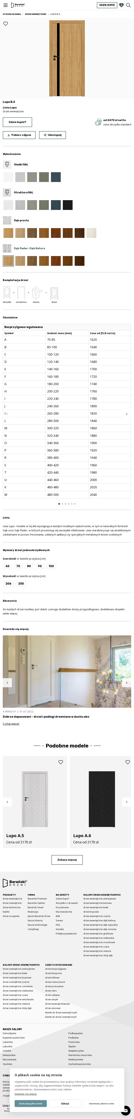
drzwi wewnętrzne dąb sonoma (99, 929)
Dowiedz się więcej (26, 1094)
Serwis (59, 920)
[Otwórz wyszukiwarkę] (128, 5)
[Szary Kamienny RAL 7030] (32, 177)
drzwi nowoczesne (55, 981)
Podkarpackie (75, 1033)
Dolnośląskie (9, 1033)
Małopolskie (9, 1055)
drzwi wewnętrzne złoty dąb (98, 955)
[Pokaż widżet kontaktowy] (126, 1111)
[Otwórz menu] (5, 5)
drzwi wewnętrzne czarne (96, 916)
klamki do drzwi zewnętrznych (61, 1016)
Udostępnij (54, 135)
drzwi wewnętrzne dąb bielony (99, 920)
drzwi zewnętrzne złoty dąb (17, 1008)
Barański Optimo (36, 903)
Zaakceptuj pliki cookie (30, 1103)
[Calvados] (55, 233)
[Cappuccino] (20, 233)
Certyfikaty (33, 929)
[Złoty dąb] (44, 233)
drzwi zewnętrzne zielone (16, 1003)
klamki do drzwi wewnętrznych (61, 1012)
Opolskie (7, 1064)
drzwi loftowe (52, 977)
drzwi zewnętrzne (12, 903)
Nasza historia (35, 920)
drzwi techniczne (12, 907)
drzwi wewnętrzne (12, 898)
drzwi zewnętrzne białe (15, 973)
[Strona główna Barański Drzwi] (18, 5)
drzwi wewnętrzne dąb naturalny (100, 924)
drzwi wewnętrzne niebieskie (98, 937)
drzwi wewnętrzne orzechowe (99, 942)
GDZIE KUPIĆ (107, 5)
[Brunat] (79, 233)
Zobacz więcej (67, 859)
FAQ (58, 924)
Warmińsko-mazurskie (80, 1055)
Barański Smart (35, 907)
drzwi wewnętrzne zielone (97, 951)
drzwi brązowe (91, 911)
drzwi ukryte (51, 999)
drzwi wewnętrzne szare (96, 946)
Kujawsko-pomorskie (14, 1037)
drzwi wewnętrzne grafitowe (98, 933)
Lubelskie (8, 1042)
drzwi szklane (52, 995)
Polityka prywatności (66, 933)
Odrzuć (65, 1103)
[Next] (126, 413)
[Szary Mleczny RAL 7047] (20, 177)
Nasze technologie (37, 924)
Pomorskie (74, 1042)
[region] (67, 414)
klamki (6, 911)
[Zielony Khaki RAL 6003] (44, 177)
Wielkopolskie (75, 1059)
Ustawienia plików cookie (101, 1103)
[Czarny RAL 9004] (67, 205)
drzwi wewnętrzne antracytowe (99, 898)
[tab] (59, 504)
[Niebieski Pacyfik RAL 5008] (55, 177)
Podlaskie (73, 1037)
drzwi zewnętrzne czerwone (18, 986)
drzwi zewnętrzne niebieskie (18, 990)
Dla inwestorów (64, 911)
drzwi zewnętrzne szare (15, 995)
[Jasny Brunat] (67, 233)
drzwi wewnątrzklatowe (57, 1003)
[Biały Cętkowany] (91, 233)
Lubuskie (7, 1046)
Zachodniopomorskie (79, 1064)
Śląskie (72, 1046)
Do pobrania (62, 907)
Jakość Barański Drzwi (39, 916)
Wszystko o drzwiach (67, 903)
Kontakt (60, 929)
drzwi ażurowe (53, 1008)
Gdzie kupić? (17, 122)
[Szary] (32, 233)
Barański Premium (37, 898)
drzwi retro (51, 990)
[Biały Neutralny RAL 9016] (8, 177)
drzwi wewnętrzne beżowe (97, 903)
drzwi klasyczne (53, 973)
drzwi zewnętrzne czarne (16, 981)
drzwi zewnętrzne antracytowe (19, 968)
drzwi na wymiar (11, 916)
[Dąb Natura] (8, 233)
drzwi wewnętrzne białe (95, 907)
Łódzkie (7, 1050)
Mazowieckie (9, 1059)
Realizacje (33, 911)
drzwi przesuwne (54, 986)
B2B (58, 916)
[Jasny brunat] (67, 261)
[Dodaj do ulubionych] (5, 24)
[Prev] (7, 413)
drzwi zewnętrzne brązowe (17, 977)
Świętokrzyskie (76, 1050)
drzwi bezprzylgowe (55, 968)
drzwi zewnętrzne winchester (18, 999)
